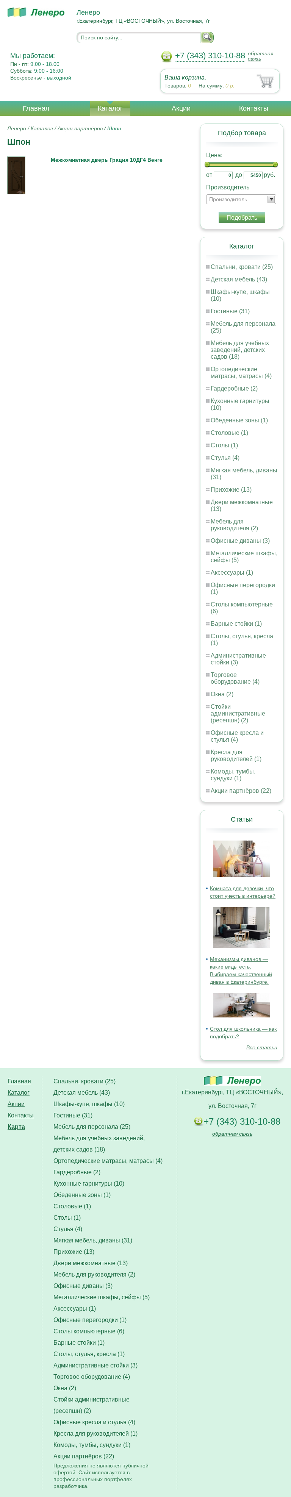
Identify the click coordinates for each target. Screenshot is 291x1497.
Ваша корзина (184, 77)
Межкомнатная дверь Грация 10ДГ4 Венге (107, 160)
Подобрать (242, 217)
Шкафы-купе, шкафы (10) (89, 1104)
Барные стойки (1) (236, 623)
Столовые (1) (229, 433)
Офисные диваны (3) (240, 541)
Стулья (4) (225, 458)
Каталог (110, 108)
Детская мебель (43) (239, 279)
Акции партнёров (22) (241, 791)
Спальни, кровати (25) (242, 267)
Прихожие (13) (231, 489)
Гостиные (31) (230, 311)
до (238, 175)
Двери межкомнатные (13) (90, 1263)
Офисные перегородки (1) (90, 1320)
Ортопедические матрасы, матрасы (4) (241, 372)
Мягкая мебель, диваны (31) (92, 1240)
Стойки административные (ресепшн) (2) (238, 713)
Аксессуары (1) (232, 572)
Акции (181, 108)
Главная (36, 108)
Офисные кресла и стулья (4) (237, 736)
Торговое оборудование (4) (235, 678)
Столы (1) (224, 445)
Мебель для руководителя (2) (234, 524)
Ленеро (16, 128)
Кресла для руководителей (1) (236, 755)
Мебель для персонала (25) (91, 1127)
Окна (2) (222, 694)
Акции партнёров (80, 128)
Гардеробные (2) (234, 388)
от (209, 175)
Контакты (253, 108)
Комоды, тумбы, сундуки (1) (233, 774)
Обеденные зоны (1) (239, 420)
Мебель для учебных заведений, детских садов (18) (240, 350)
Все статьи (261, 1047)
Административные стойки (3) (95, 1365)
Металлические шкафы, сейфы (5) (101, 1297)
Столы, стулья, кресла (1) (89, 1354)
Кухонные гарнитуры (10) (88, 1183)
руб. (269, 175)
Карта (16, 1127)
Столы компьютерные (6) (88, 1331)
